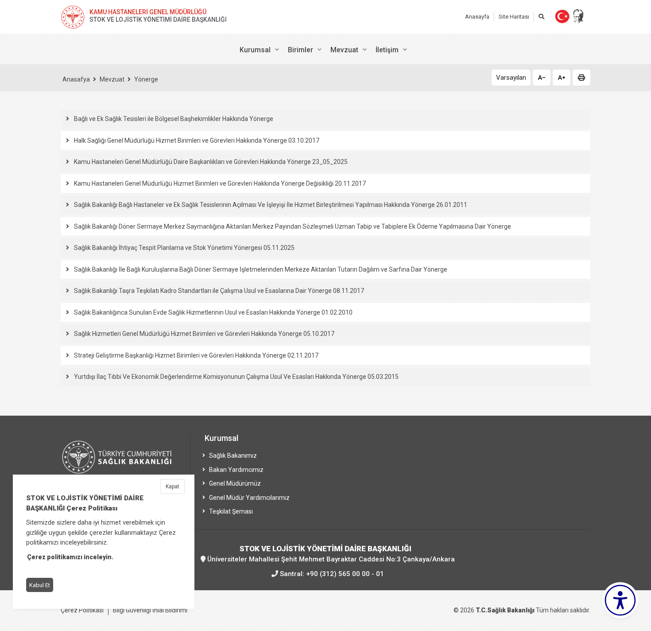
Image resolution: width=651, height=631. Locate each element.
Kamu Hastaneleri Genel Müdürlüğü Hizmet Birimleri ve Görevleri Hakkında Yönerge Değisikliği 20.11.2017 (220, 183)
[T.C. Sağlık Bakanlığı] (123, 461)
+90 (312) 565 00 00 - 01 (345, 574)
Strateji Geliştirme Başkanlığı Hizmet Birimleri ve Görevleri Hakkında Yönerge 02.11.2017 (196, 355)
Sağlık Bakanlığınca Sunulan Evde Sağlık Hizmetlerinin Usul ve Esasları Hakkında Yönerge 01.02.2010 (213, 312)
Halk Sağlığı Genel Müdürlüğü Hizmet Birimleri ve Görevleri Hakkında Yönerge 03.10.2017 (196, 140)
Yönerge (146, 79)
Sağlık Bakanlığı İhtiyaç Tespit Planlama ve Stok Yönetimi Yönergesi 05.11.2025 (184, 247)
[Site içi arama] (541, 16)
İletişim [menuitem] (387, 50)
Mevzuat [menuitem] (344, 50)
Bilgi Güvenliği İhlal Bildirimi (150, 610)
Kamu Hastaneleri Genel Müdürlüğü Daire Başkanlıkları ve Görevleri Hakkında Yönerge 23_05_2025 (211, 161)
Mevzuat (112, 79)
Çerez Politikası (82, 610)
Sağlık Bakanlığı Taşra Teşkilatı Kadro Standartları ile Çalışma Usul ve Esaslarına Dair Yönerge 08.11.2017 (219, 290)
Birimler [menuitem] (300, 50)
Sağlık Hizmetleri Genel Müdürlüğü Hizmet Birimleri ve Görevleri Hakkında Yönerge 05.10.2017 (204, 333)
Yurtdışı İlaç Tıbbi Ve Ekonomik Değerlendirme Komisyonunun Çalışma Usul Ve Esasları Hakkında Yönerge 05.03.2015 (236, 376)
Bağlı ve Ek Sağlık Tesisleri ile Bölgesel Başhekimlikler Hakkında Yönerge (173, 118)
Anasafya (76, 79)
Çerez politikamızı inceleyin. (70, 557)
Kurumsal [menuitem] (255, 50)
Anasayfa (477, 16)
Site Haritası (514, 16)
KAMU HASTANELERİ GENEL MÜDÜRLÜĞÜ (147, 12)
